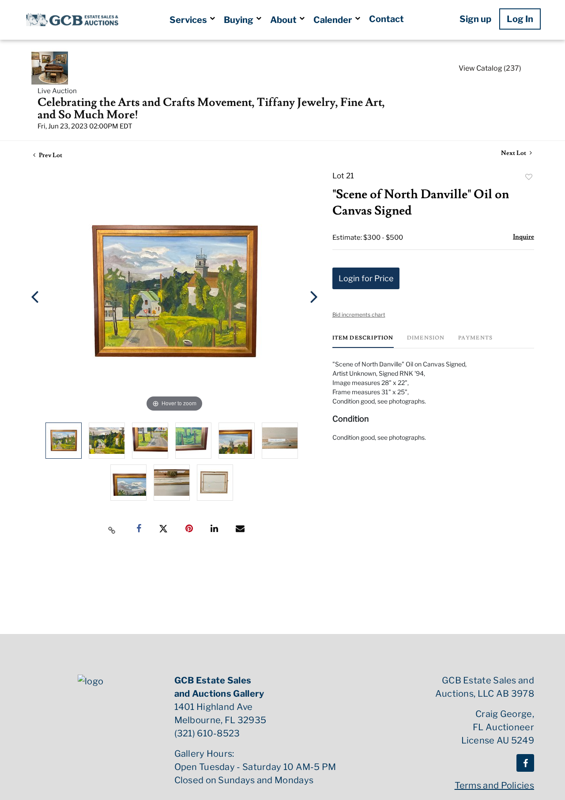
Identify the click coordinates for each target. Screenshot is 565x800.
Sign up (475, 19)
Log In (520, 19)
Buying (239, 20)
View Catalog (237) (490, 68)
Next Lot (514, 153)
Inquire (523, 237)
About (284, 20)
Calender (333, 20)
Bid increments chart (358, 314)
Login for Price (366, 278)
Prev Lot (50, 155)
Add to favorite (529, 177)
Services (189, 20)
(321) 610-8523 (207, 733)
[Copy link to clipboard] (112, 529)
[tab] (363, 341)
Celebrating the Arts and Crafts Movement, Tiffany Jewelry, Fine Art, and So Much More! (211, 108)
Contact (386, 19)
